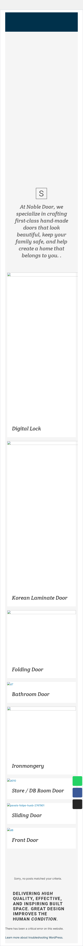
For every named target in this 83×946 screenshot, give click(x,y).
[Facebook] (77, 792)
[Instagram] (77, 804)
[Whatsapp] (77, 781)
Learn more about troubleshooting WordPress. (34, 937)
